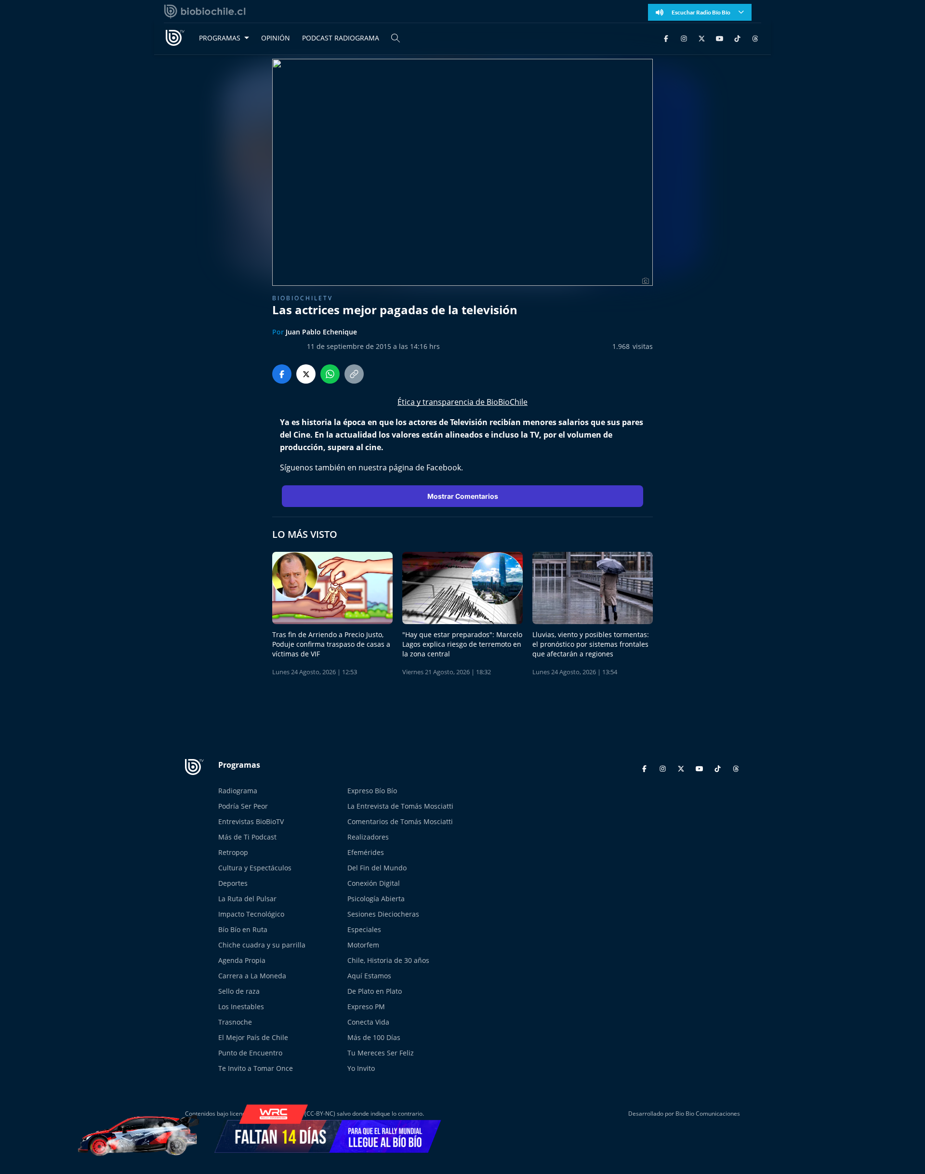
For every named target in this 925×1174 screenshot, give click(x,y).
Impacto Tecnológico (251, 914)
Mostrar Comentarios (462, 496)
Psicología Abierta (376, 898)
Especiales (364, 929)
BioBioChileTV (302, 298)
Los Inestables (241, 1006)
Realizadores (368, 836)
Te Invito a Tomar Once (255, 1068)
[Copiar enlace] (354, 374)
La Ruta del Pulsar (247, 898)
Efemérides (365, 852)
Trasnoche (235, 1022)
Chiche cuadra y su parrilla (261, 944)
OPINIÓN (275, 37)
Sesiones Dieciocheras (383, 914)
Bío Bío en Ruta (242, 929)
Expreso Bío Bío (372, 790)
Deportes (233, 883)
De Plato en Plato (374, 991)
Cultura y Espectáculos (254, 867)
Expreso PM (366, 1006)
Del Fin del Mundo (377, 867)
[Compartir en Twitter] (306, 374)
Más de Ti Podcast (247, 836)
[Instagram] (684, 37)
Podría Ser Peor (243, 806)
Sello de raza (239, 991)
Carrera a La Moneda (252, 975)
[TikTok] (737, 37)
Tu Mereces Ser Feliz (380, 1052)
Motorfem (363, 944)
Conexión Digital (373, 883)
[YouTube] (719, 37)
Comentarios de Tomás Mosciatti (400, 821)
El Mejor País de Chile (253, 1037)
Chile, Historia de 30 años (388, 960)
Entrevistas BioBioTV (251, 821)
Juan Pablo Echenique (321, 331)
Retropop (233, 852)
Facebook (443, 467)
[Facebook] (666, 37)
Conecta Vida (368, 1022)
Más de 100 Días (373, 1037)
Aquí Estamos (369, 975)
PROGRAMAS (219, 37)
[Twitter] (702, 37)
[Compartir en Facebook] (281, 374)
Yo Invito (361, 1068)
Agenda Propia (241, 960)
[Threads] (755, 37)
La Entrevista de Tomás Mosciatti (400, 806)
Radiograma (237, 790)
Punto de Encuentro (250, 1052)
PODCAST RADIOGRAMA (340, 37)
